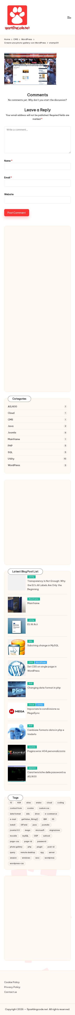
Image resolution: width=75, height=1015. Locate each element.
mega (27, 830)
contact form (16, 808)
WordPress (14, 465)
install (12, 825)
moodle (13, 836)
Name (8, 160)
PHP (10, 445)
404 (19, 803)
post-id (51, 847)
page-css (14, 841)
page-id (28, 841)
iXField (24, 825)
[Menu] (69, 17)
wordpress (49, 858)
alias (28, 803)
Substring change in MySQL (43, 645)
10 (11, 803)
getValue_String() (29, 819)
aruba (38, 803)
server (52, 852)
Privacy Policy (12, 987)
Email (8, 177)
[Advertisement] (37, 271)
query (12, 852)
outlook (46, 836)
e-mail (13, 819)
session (13, 858)
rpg (42, 852)
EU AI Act (32, 624)
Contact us (10, 992)
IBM (45, 819)
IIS (53, 819)
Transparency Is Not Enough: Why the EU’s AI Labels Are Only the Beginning (46, 585)
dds (27, 814)
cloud (49, 803)
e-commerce (51, 814)
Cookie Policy (12, 982)
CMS (10, 419)
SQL (10, 452)
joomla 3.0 (15, 830)
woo (37, 858)
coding (60, 803)
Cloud (11, 412)
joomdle (45, 825)
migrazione (55, 830)
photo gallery (16, 847)
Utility (11, 458)
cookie (30, 808)
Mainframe (14, 439)
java (35, 825)
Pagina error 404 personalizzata (46, 751)
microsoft (40, 830)
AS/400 (12, 406)
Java (10, 426)
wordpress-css (17, 863)
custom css (44, 808)
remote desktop (28, 852)
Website (9, 194)
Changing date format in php (44, 687)
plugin (39, 847)
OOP (36, 836)
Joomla (12, 432)
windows (26, 858)
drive (37, 814)
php (29, 847)
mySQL (25, 836)
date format (15, 814)
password (41, 841)
